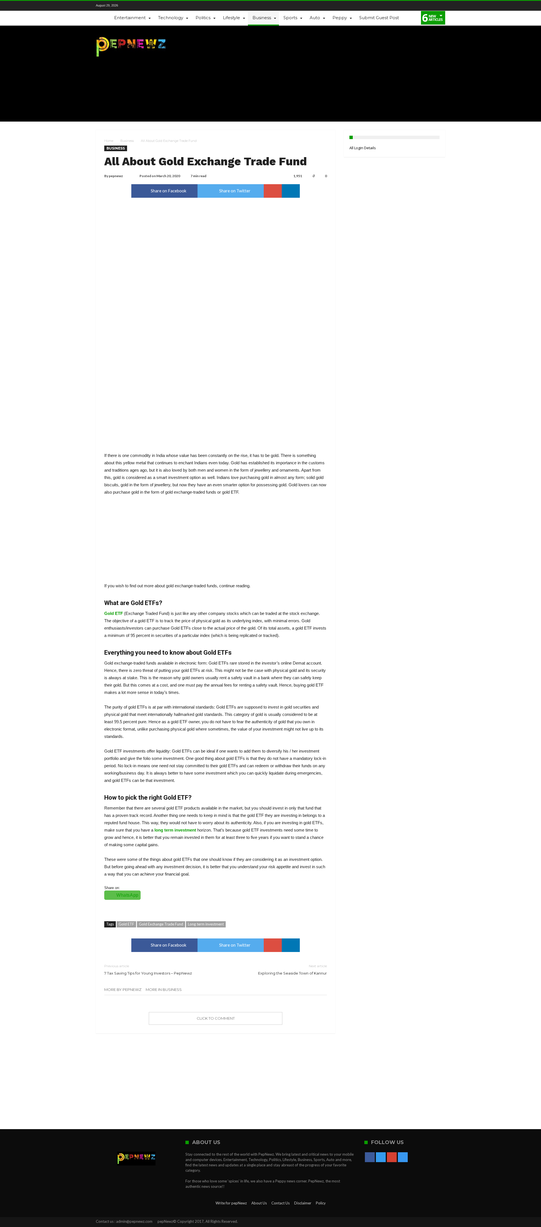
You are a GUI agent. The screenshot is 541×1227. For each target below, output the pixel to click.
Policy (321, 1203)
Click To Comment (216, 1018)
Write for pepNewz (231, 1203)
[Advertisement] (342, 73)
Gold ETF (113, 613)
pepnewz (116, 176)
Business (127, 141)
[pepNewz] (131, 34)
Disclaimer (302, 1203)
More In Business (164, 989)
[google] (273, 191)
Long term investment (206, 924)
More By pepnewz (122, 989)
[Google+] (150, 6)
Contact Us (280, 1203)
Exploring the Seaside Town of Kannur (292, 969)
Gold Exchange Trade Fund (161, 924)
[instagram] (159, 6)
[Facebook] (131, 6)
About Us (259, 1203)
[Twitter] (140, 6)
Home (108, 141)
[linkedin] (291, 191)
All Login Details (362, 147)
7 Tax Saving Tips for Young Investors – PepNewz (148, 969)
